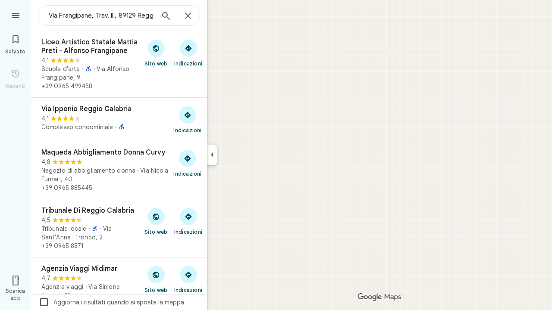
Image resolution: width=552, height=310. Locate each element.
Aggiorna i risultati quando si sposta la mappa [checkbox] (111, 302)
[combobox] (101, 15)
